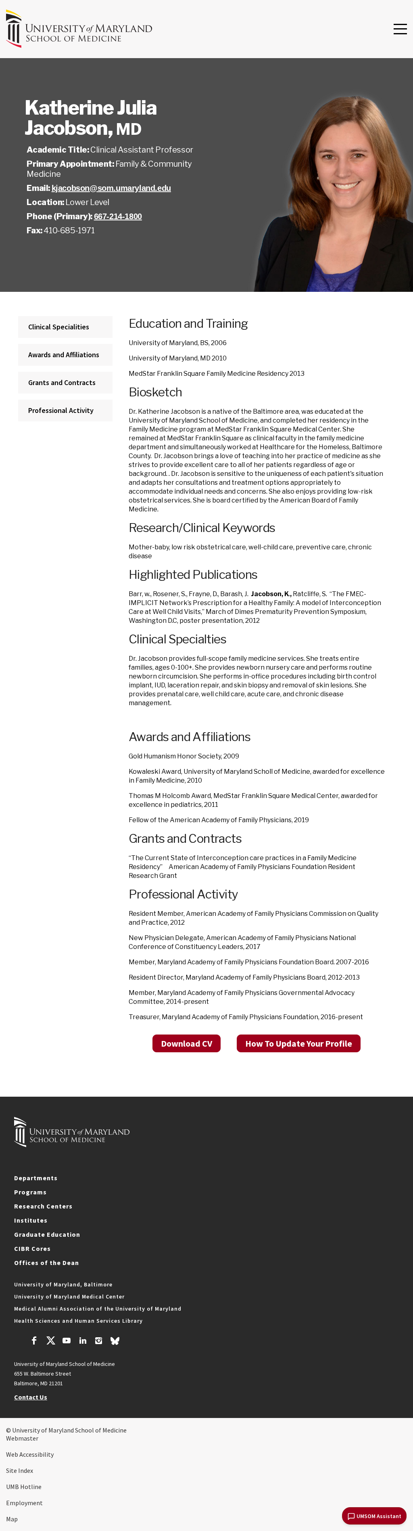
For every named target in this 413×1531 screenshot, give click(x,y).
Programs (30, 1192)
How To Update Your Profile (298, 1043)
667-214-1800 (118, 216)
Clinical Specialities (58, 326)
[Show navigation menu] (400, 29)
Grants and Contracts (62, 382)
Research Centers (43, 1206)
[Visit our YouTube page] (67, 1342)
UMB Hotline (24, 1487)
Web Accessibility (30, 1454)
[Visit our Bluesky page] (115, 1343)
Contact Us (30, 1397)
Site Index (19, 1470)
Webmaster (22, 1438)
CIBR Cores (32, 1248)
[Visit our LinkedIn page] (83, 1342)
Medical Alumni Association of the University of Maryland (97, 1308)
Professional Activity (61, 410)
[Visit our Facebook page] (34, 1342)
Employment (24, 1503)
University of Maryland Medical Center (69, 1296)
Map (12, 1519)
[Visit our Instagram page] (98, 1342)
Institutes (31, 1220)
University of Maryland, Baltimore (63, 1284)
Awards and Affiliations (63, 354)
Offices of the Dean (46, 1263)
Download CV (186, 1043)
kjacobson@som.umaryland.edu (111, 188)
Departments (36, 1178)
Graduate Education (47, 1234)
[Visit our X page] (50, 1342)
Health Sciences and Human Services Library (78, 1320)
